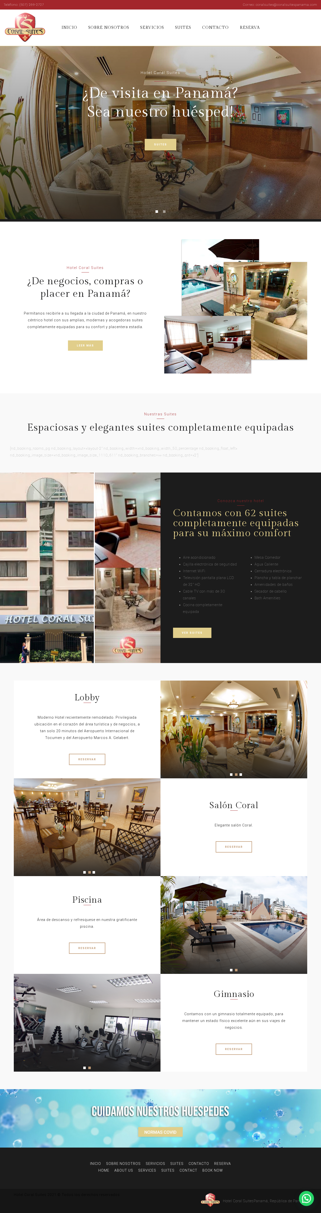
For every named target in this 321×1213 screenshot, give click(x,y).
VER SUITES (192, 632)
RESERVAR (87, 759)
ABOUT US (123, 1170)
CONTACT (188, 1170)
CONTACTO (215, 27)
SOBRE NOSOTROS (108, 27)
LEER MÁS (85, 345)
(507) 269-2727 (31, 5)
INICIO (69, 27)
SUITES (183, 27)
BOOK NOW (212, 1170)
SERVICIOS (152, 27)
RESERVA (250, 27)
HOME (103, 1170)
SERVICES (147, 1170)
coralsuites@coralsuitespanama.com (286, 5)
